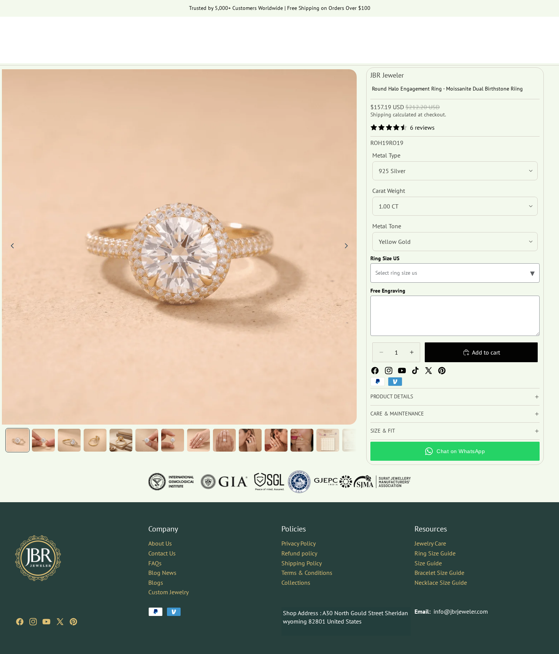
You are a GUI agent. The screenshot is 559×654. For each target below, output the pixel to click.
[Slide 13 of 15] (327, 440)
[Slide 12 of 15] (302, 440)
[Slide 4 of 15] (95, 440)
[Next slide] (348, 247)
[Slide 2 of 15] (43, 440)
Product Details (391, 396)
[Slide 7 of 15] (172, 440)
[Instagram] (388, 370)
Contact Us (162, 553)
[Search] (502, 36)
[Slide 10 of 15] (250, 440)
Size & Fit (382, 430)
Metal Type (386, 155)
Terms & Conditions (306, 572)
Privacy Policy (298, 543)
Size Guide (428, 562)
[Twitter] (428, 370)
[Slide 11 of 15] (276, 440)
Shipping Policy (301, 562)
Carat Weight (388, 190)
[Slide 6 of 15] (146, 440)
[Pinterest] (441, 370)
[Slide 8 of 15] (198, 440)
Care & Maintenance (397, 413)
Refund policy (299, 553)
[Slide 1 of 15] (17, 440)
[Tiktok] (415, 370)
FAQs (155, 562)
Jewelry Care (430, 543)
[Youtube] (402, 370)
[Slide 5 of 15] (121, 440)
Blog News (162, 572)
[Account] (518, 36)
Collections (295, 582)
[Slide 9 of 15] (224, 440)
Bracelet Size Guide (439, 572)
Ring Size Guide (435, 553)
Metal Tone (386, 226)
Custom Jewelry (168, 592)
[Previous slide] (10, 247)
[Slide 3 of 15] (69, 440)
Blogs (155, 582)
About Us (160, 543)
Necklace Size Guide (440, 582)
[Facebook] (375, 370)
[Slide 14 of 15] (353, 440)
